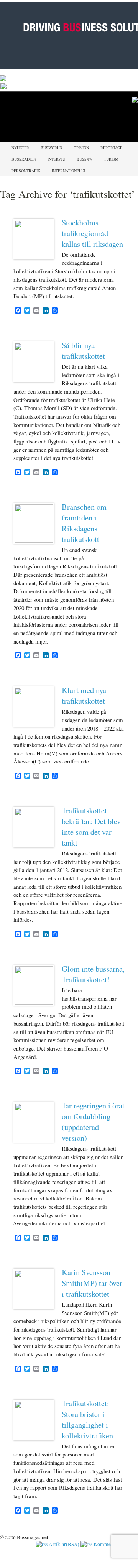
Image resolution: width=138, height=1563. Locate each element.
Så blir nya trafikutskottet (83, 350)
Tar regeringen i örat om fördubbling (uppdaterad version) (93, 1121)
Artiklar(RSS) (63, 1544)
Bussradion (24, 159)
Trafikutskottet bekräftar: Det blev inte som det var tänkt (91, 826)
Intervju (56, 159)
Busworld (51, 147)
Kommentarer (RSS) (115, 1544)
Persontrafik (26, 170)
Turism (111, 159)
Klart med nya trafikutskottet (84, 695)
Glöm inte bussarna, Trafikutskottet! (93, 974)
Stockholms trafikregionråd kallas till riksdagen (92, 233)
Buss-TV (84, 159)
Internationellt (68, 170)
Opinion (81, 147)
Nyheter (20, 147)
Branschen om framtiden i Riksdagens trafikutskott (84, 522)
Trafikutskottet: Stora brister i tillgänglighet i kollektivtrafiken (87, 1419)
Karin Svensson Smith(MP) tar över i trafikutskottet (92, 1283)
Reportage (111, 147)
